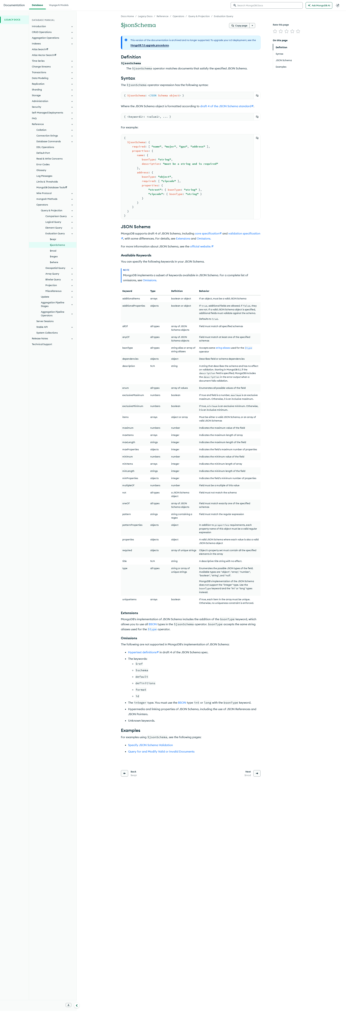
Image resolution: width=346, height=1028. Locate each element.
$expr (53, 239)
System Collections (47, 332)
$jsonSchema (57, 244)
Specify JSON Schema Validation (150, 745)
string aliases (223, 347)
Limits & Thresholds (47, 181)
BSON (153, 624)
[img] (275, 31)
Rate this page (281, 24)
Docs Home (127, 16)
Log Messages (44, 175)
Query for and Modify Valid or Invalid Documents (161, 751)
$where (54, 262)
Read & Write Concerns (49, 158)
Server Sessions (45, 321)
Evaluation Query (223, 16)
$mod (53, 250)
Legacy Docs (145, 16)
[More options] (252, 25)
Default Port (43, 152)
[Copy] (257, 95)
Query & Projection (199, 16)
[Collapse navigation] (77, 1005)
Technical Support (42, 344)
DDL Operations (45, 147)
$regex (54, 256)
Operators (178, 16)
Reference (162, 16)
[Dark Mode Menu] (337, 5)
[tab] (37, 4)
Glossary (41, 170)
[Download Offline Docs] (68, 1005)
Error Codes (43, 164)
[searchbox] (267, 5)
